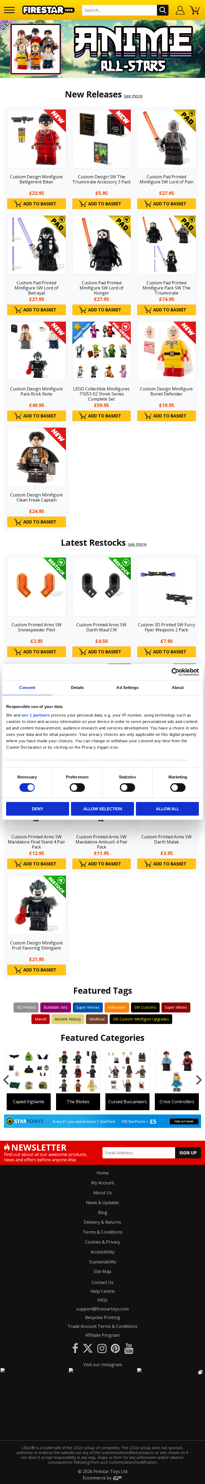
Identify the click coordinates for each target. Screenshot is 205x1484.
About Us (102, 1193)
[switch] (77, 787)
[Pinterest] (115, 1348)
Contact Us (102, 1282)
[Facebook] (75, 1348)
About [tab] (178, 687)
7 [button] (115, 72)
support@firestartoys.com (102, 1309)
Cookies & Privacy (102, 1242)
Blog (102, 1212)
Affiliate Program (102, 1335)
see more (133, 96)
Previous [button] (4, 49)
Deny (37, 809)
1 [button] (89, 72)
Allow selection (102, 809)
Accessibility (103, 1252)
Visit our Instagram (102, 1365)
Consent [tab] (27, 687)
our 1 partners (36, 715)
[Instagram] (102, 1348)
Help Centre (102, 1291)
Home (103, 1173)
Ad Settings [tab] (127, 687)
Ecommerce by (98, 1478)
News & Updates (102, 1203)
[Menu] (9, 10)
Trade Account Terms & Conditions (102, 1326)
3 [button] (98, 72)
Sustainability (102, 1262)
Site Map (102, 1271)
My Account (102, 1183)
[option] (102, 49)
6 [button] (111, 72)
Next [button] (200, 49)
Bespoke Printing (102, 1317)
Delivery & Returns (102, 1222)
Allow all (167, 809)
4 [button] (102, 72)
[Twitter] (87, 1348)
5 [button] (106, 72)
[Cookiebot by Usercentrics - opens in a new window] (175, 672)
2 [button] (94, 72)
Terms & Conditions (103, 1232)
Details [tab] (77, 687)
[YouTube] (128, 1348)
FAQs (102, 1300)
